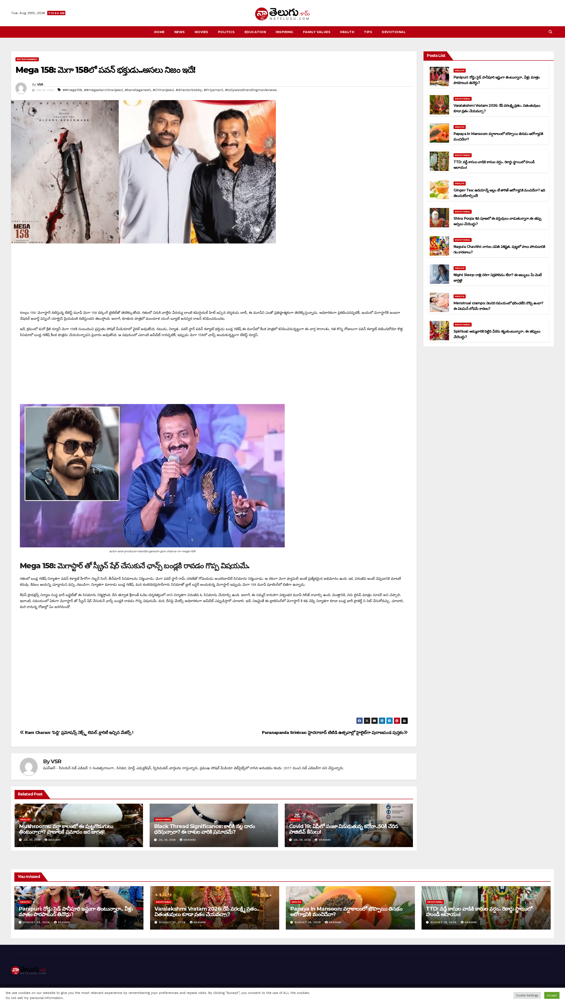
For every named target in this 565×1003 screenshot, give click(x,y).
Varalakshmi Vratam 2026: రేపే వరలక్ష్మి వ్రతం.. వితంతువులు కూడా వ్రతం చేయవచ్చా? (206, 911)
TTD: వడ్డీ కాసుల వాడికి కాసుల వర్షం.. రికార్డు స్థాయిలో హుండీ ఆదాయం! (479, 911)
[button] (550, 32)
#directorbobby (189, 90)
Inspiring (284, 32)
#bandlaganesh (138, 90)
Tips (368, 32)
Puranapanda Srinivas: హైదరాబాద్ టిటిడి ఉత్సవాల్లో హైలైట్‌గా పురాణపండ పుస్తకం (332, 732)
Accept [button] (552, 995)
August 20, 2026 (37, 922)
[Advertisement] (213, 279)
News (179, 32)
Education (255, 32)
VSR (40, 84)
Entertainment (27, 59)
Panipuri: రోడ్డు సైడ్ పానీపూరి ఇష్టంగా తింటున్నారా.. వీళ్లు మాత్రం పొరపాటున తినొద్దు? (76, 911)
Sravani (54, 839)
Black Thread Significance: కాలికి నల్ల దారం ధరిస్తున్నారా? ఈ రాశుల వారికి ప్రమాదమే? (204, 829)
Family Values (317, 32)
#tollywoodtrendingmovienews (251, 90)
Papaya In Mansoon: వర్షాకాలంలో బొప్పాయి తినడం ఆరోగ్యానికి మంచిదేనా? (346, 911)
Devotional (394, 32)
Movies (201, 32)
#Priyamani (213, 90)
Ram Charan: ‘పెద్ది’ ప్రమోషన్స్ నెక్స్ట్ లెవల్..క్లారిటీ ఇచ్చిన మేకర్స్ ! (78, 732)
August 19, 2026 (308, 922)
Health (347, 32)
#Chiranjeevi (163, 90)
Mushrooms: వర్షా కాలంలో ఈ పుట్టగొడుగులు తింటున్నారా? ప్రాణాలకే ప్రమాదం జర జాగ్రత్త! (66, 829)
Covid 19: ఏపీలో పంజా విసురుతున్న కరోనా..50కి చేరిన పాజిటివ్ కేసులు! (343, 829)
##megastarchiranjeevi (103, 90)
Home (159, 32)
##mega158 (72, 90)
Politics (226, 32)
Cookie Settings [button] (527, 995)
